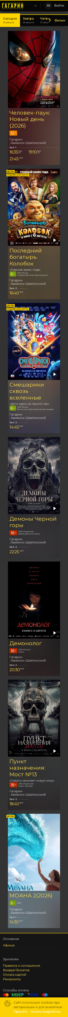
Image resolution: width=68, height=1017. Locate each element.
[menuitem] (35, 5)
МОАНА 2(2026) (31, 895)
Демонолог (25, 643)
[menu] (33, 5)
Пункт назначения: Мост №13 (27, 768)
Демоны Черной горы (33, 522)
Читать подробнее (45, 1011)
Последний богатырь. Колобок (25, 257)
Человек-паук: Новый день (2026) (29, 119)
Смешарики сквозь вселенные (26, 391)
